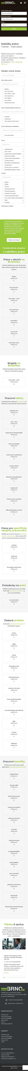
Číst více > (6, 973)
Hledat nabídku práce (6, 10)
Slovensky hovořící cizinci (12, 121)
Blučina (14, 89)
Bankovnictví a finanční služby (14, 154)
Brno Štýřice (14, 98)
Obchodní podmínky (6, 1023)
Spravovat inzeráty (6, 1016)
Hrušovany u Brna (14, 102)
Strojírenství (14, 165)
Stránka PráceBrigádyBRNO (16, 1000)
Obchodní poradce (14, 189)
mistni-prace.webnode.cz (8, 1056)
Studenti (7, 116)
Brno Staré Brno (14, 96)
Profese (3, 173)
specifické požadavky (16, 591)
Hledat (14, 29)
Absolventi (7, 119)
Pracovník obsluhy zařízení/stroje (14, 198)
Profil (2, 1022)
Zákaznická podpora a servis (14, 169)
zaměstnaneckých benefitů (17, 767)
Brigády (12, 363)
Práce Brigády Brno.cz (11, 63)
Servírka (14, 202)
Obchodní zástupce (14, 191)
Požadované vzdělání (7, 206)
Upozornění (4, 1020)
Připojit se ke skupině (14, 240)
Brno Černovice (14, 91)
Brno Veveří (14, 100)
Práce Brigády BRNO (15, 961)
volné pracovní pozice (17, 624)
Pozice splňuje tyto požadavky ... (10, 126)
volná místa (21, 401)
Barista (14, 182)
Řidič (14, 200)
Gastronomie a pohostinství (14, 158)
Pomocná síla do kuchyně (14, 195)
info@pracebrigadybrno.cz (8, 1058)
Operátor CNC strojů (14, 193)
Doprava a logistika (14, 156)
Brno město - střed (14, 93)
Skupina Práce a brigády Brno (15, 1003)
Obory (2, 22)
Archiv (15, 1068)
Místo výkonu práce (6, 16)
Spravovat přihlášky (6, 1018)
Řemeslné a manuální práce (14, 163)
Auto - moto (14, 151)
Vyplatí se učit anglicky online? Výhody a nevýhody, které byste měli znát (13, 957)
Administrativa (14, 149)
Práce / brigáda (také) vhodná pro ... (11, 108)
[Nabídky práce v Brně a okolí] (8, 2)
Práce (6, 259)
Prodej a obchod (14, 160)
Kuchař (14, 186)
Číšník (14, 184)
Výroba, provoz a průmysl (14, 167)
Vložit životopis (5, 1034)
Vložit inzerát (4, 1014)
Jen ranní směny (9, 135)
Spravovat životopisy (6, 1036)
